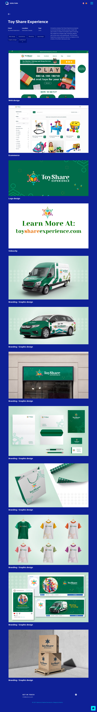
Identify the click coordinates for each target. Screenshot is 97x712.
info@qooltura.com (28, 697)
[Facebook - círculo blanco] (76, 694)
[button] (92, 3)
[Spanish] (86, 3)
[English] (83, 3)
